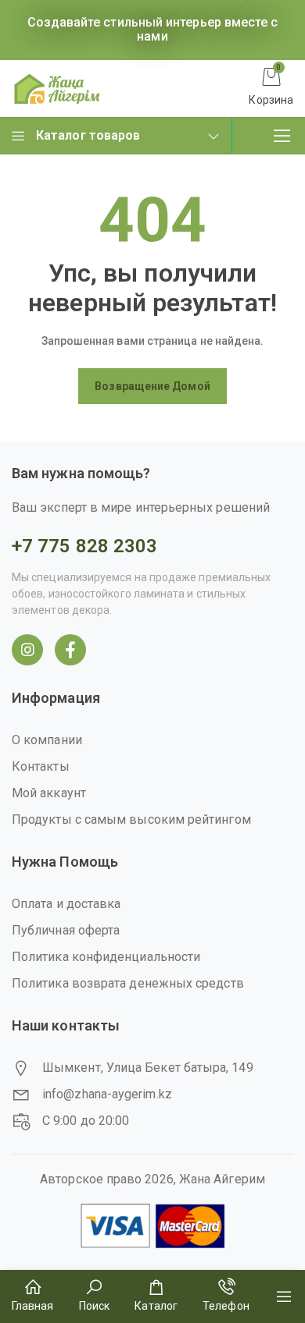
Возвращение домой (152, 386)
